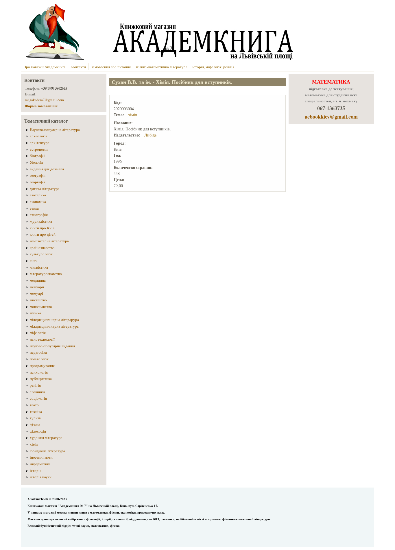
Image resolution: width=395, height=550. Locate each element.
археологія (38, 136)
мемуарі (36, 293)
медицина (38, 280)
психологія (39, 372)
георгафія (37, 182)
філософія (38, 431)
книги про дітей (43, 234)
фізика (35, 424)
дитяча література (45, 188)
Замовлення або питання (111, 66)
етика (34, 208)
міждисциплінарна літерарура (54, 319)
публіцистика (41, 378)
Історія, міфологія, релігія (213, 66)
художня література (46, 437)
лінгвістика (39, 267)
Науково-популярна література (55, 129)
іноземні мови (41, 457)
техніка (36, 411)
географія (37, 175)
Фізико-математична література (161, 66)
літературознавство (46, 273)
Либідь (150, 135)
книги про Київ (42, 228)
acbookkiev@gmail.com (331, 116)
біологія (36, 162)
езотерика (38, 195)
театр (34, 405)
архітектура (39, 142)
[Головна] (158, 58)
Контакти (78, 66)
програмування (42, 365)
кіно (33, 260)
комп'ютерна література (49, 241)
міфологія (38, 332)
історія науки (40, 477)
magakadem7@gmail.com (44, 99)
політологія (39, 359)
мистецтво (38, 300)
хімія (132, 114)
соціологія (38, 398)
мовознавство (41, 306)
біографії (37, 155)
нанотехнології (42, 339)
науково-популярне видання (52, 346)
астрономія (39, 149)
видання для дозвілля (47, 169)
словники (37, 392)
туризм (35, 418)
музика (35, 313)
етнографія (39, 214)
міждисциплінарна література (54, 326)
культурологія (41, 254)
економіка (38, 201)
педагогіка (38, 352)
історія (35, 470)
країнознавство (42, 247)
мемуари (37, 287)
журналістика (41, 221)
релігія (35, 385)
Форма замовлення (42, 105)
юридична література (47, 451)
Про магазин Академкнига (44, 66)
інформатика (40, 464)
